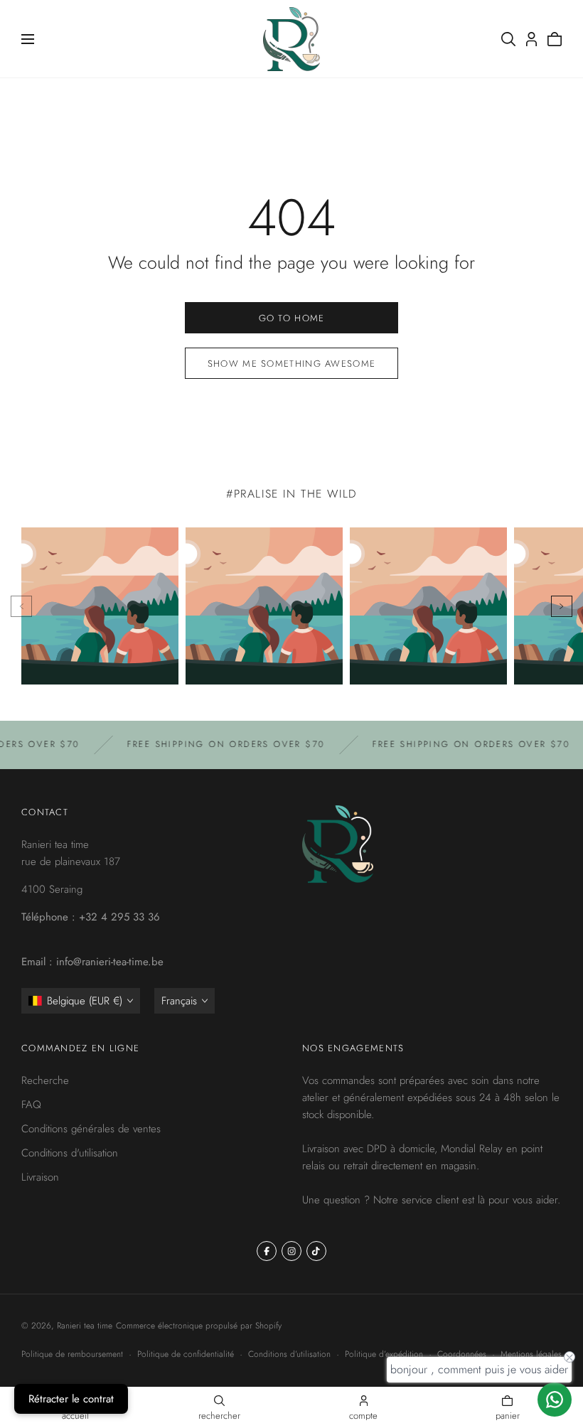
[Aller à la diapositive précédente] (21, 606)
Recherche (45, 1080)
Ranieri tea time (84, 1325)
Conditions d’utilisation (289, 1354)
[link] (291, 317)
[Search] (508, 39)
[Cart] (554, 39)
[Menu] (27, 39)
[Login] (531, 39)
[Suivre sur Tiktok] (316, 1251)
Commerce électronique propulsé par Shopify (199, 1325)
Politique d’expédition (384, 1354)
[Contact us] (554, 1400)
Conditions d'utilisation (69, 1153)
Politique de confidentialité (185, 1354)
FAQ (31, 1104)
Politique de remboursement (72, 1354)
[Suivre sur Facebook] (267, 1251)
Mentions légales (531, 1354)
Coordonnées (461, 1354)
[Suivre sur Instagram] (291, 1251)
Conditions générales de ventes (91, 1129)
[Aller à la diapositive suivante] (561, 606)
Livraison (40, 1177)
